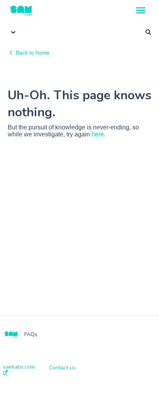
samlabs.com (19, 367)
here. (98, 134)
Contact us (62, 368)
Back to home (32, 52)
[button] (140, 11)
